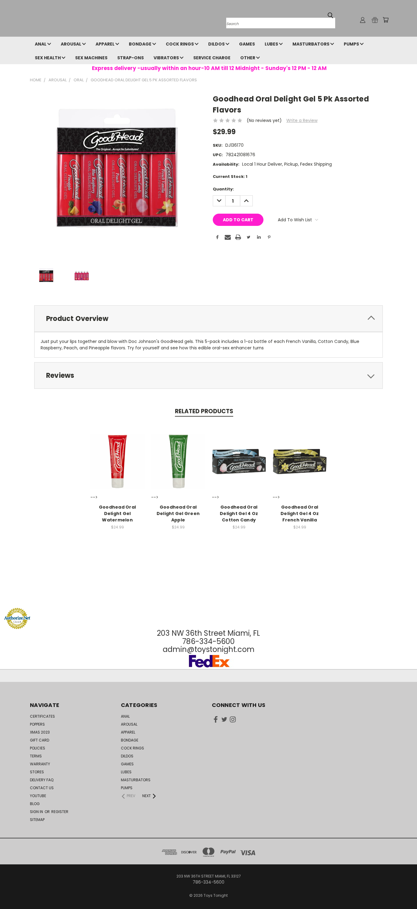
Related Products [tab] (204, 411)
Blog (35, 803)
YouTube (38, 795)
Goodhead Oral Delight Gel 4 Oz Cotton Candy (239, 513)
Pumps (352, 44)
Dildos (217, 44)
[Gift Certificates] (375, 20)
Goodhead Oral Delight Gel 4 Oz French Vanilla (300, 513)
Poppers (37, 724)
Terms (36, 756)
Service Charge (211, 58)
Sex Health (48, 58)
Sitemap (37, 819)
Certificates (42, 716)
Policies (37, 748)
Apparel (105, 44)
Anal (41, 44)
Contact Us (42, 787)
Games (247, 44)
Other (248, 58)
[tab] (208, 318)
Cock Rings (180, 44)
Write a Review (301, 120)
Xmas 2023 (40, 732)
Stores (37, 772)
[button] (208, 596)
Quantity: (223, 189)
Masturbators (311, 44)
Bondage (140, 44)
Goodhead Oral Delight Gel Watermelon (117, 513)
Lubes (272, 44)
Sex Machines (91, 58)
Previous (400, 889)
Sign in (37, 811)
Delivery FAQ (41, 779)
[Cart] (386, 20)
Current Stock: (230, 176)
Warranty (40, 764)
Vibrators (167, 58)
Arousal (71, 44)
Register (59, 811)
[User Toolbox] (363, 20)
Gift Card (39, 740)
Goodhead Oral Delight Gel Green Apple (178, 513)
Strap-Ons (130, 58)
